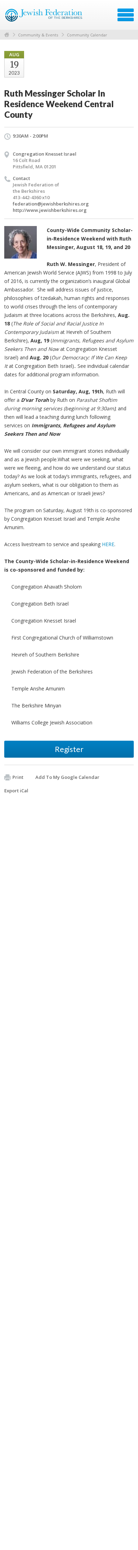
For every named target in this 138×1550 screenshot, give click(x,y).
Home (6, 35)
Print (17, 777)
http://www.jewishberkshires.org (50, 210)
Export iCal (16, 790)
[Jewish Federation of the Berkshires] (44, 17)
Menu (125, 14)
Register (69, 749)
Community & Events (38, 34)
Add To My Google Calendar (67, 777)
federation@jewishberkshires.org (51, 204)
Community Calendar (87, 34)
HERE (108, 544)
